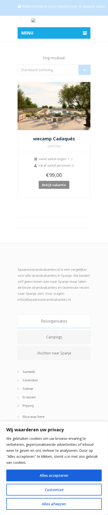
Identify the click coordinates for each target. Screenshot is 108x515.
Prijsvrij (28, 405)
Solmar (28, 388)
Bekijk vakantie (54, 185)
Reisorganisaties (54, 321)
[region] (54, 468)
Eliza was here (34, 416)
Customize (54, 489)
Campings (54, 337)
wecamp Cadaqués (54, 139)
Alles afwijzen (54, 504)
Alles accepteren (54, 475)
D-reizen (29, 397)
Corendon (30, 380)
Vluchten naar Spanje (54, 353)
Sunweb (29, 371)
